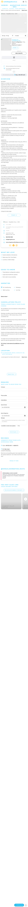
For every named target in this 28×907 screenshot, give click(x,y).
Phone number (4, 395)
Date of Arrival (4, 404)
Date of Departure (4, 413)
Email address (4, 400)
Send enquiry (13, 432)
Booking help (19, 905)
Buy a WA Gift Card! (20, 74)
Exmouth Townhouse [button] (16, 40)
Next (25, 499)
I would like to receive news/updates (8, 425)
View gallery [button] (20, 30)
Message (3, 417)
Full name (3, 387)
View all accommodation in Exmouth (13, 490)
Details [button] (14, 47)
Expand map (11, 374)
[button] (14, 23)
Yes (19, 425)
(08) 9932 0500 (9, 237)
